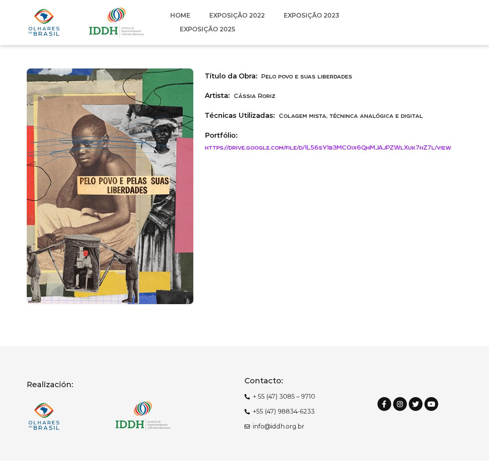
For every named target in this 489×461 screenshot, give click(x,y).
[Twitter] (416, 404)
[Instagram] (400, 404)
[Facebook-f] (384, 404)
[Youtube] (431, 404)
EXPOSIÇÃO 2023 (311, 15)
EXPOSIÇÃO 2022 (237, 15)
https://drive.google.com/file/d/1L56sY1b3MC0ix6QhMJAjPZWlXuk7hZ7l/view (328, 147)
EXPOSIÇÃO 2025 (207, 29)
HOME (180, 15)
